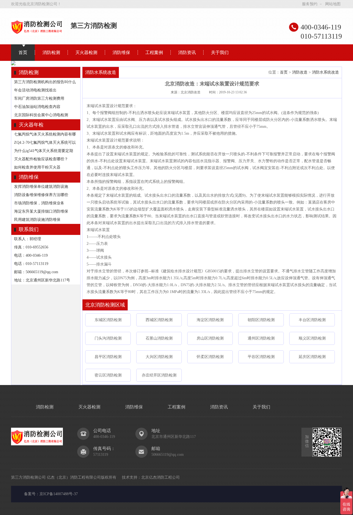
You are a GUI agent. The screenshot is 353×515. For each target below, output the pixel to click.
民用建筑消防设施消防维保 (37, 220)
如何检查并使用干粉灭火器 (37, 167)
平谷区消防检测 (261, 357)
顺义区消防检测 (312, 338)
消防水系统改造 (325, 72)
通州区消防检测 (261, 338)
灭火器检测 (86, 52)
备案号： (31, 494)
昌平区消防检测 (108, 357)
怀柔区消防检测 (210, 357)
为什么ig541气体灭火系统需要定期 (43, 151)
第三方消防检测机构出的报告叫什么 (45, 82)
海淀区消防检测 (210, 320)
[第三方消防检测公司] (37, 443)
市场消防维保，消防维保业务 (39, 203)
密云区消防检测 (108, 375)
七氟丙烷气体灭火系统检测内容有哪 (45, 134)
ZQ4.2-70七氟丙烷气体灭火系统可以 (45, 142)
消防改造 (299, 72)
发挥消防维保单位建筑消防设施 (41, 187)
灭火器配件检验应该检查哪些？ (41, 159)
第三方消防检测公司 (28, 477)
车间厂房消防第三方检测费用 (39, 98)
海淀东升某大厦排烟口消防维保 (41, 211)
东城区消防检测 (108, 320)
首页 (22, 52)
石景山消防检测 (159, 338)
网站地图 (333, 4)
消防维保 (121, 52)
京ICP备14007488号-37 (58, 494)
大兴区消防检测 (159, 357)
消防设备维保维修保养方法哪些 (41, 195)
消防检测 (51, 52)
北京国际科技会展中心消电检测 (41, 115)
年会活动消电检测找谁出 (35, 90)
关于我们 (220, 52)
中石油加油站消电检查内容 (37, 107)
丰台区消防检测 (312, 320)
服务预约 (309, 4)
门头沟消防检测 (108, 338)
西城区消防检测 (159, 320)
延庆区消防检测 (312, 357)
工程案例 (154, 52)
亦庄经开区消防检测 (159, 375)
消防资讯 (187, 52)
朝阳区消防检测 (261, 320)
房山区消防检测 (210, 338)
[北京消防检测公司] (37, 33)
